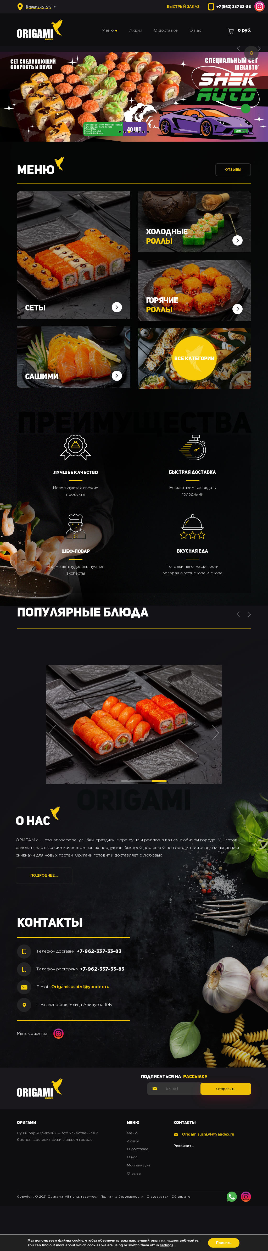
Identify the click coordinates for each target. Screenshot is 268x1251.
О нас (195, 30)
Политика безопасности (121, 1196)
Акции (135, 30)
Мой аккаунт (138, 1165)
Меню (108, 30)
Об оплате (180, 1196)
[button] (120, 132)
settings (166, 1245)
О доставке (166, 30)
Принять (224, 1242)
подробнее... (44, 875)
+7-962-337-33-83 (99, 951)
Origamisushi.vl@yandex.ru (80, 987)
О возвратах (157, 1196)
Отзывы (233, 169)
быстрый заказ (183, 6)
